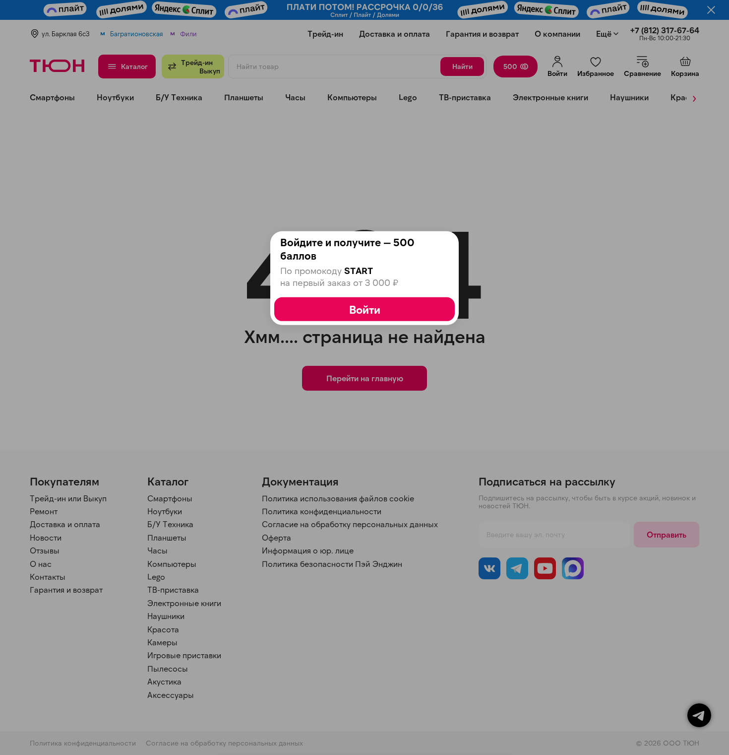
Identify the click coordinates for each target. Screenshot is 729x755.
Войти (364, 309)
